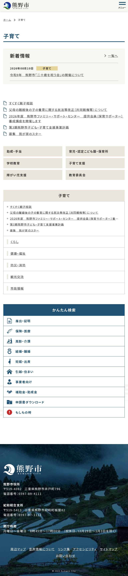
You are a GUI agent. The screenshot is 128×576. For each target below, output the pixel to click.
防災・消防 (18, 265)
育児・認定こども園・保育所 (88, 151)
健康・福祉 (18, 253)
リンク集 (64, 549)
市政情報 (17, 288)
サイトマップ (109, 549)
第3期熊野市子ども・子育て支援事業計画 (39, 127)
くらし (14, 242)
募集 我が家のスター (25, 134)
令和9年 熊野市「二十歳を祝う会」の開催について (47, 75)
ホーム (7, 19)
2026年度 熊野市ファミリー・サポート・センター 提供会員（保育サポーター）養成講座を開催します (66, 118)
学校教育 (13, 163)
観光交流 (17, 277)
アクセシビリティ (85, 549)
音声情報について (42, 549)
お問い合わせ (65, 555)
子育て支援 (77, 163)
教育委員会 (77, 175)
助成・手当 (14, 151)
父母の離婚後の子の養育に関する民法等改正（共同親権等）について (58, 109)
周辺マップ (18, 549)
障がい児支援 (17, 175)
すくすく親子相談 (21, 103)
